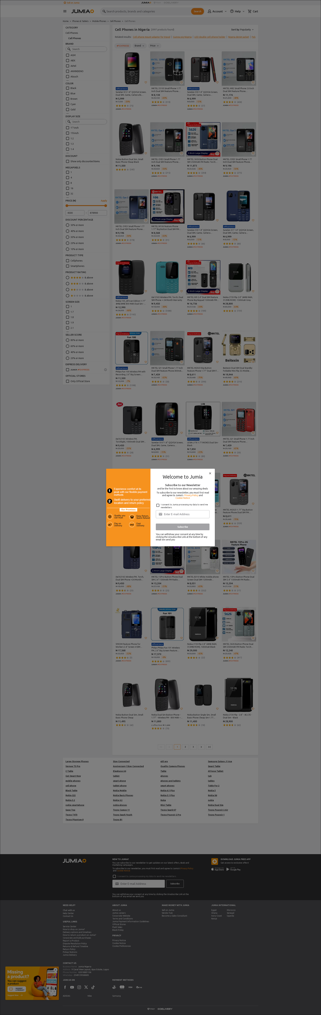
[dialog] (160, 507)
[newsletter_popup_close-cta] (210, 473)
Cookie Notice (183, 498)
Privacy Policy (191, 495)
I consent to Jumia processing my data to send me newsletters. (184, 506)
